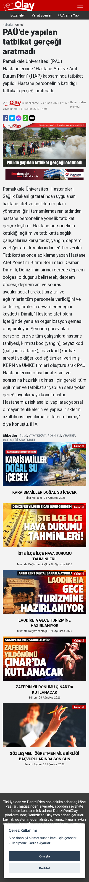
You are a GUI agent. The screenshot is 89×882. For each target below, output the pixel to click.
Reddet (44, 868)
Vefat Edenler (42, 15)
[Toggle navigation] (80, 5)
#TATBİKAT (37, 435)
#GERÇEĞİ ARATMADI (19, 440)
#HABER (69, 435)
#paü (23, 435)
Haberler (8, 24)
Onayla (44, 856)
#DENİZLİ (54, 435)
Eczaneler (17, 15)
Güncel (19, 24)
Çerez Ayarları (40, 843)
